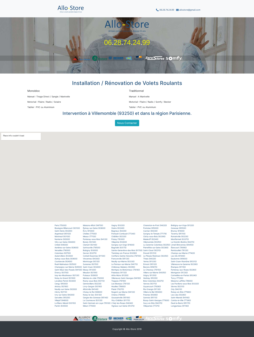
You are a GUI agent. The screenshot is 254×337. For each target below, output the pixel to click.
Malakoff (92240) (151, 239)
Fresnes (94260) (150, 295)
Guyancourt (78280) (152, 286)
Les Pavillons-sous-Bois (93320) (185, 284)
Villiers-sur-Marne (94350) (155, 272)
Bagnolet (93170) (119, 247)
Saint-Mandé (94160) (180, 297)
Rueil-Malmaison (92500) (66, 264)
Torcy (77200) (177, 278)
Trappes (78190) (118, 281)
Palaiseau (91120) (119, 272)
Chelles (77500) (90, 234)
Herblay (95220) (150, 278)
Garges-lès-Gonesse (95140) (96, 297)
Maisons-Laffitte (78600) (182, 281)
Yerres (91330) (150, 261)
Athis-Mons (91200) (120, 275)
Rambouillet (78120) (180, 250)
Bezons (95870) (150, 267)
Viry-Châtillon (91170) (121, 300)
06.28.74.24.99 (167, 9)
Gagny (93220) (118, 225)
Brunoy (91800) (178, 231)
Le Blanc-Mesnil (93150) (65, 303)
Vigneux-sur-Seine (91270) (123, 306)
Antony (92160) (62, 286)
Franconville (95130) (120, 259)
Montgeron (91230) (179, 272)
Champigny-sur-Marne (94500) (68, 267)
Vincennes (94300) (91, 259)
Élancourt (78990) (179, 247)
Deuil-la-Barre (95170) (181, 303)
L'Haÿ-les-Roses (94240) (122, 303)
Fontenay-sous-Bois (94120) (95, 239)
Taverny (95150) (178, 234)
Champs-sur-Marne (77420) (183, 253)
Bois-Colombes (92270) (153, 281)
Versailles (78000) (63, 250)
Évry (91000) (89, 231)
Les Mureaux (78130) (120, 284)
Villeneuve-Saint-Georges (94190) (126, 278)
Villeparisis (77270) (151, 306)
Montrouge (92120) (91, 261)
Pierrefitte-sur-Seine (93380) (156, 247)
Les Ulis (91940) (178, 256)
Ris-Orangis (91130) (152, 289)
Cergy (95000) (61, 284)
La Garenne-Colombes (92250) (157, 245)
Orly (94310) (177, 289)
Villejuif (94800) (62, 300)
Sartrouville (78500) (92, 247)
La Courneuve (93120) (93, 300)
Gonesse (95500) (179, 228)
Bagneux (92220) (119, 231)
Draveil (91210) (150, 253)
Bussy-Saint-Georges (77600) (156, 300)
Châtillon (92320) (119, 236)
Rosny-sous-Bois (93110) (94, 281)
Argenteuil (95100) (63, 234)
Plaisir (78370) (117, 289)
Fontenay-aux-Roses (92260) (184, 270)
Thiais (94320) (150, 259)
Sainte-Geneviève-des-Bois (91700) (127, 250)
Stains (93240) (118, 228)
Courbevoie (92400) (64, 261)
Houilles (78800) (118, 286)
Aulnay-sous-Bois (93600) (66, 259)
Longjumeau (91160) (180, 306)
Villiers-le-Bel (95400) (153, 292)
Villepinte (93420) (119, 242)
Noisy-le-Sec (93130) (92, 295)
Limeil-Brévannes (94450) (182, 245)
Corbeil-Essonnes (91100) (94, 256)
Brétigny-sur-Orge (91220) (182, 225)
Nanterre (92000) (63, 239)
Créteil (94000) (62, 245)
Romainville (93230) (180, 236)
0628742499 (127, 42)
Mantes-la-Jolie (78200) (93, 278)
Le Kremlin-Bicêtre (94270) (183, 242)
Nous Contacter (127, 123)
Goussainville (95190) (121, 297)
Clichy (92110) (61, 292)
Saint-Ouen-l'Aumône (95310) (184, 261)
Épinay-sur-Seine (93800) (94, 228)
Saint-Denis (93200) (64, 231)
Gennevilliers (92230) (92, 284)
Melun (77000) (89, 306)
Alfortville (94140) (91, 289)
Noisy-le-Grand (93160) (65, 278)
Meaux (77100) (90, 236)
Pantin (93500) (61, 306)
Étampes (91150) (178, 267)
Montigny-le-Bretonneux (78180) (125, 270)
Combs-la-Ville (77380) (181, 300)
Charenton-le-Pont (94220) (155, 225)
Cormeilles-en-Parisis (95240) (184, 275)
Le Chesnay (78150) (152, 270)
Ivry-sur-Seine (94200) (65, 295)
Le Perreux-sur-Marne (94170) (124, 264)
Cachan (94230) (150, 231)
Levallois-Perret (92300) (65, 281)
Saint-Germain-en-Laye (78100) (97, 303)
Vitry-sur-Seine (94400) (65, 242)
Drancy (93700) (62, 272)
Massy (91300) (90, 270)
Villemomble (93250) (152, 242)
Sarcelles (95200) (63, 297)
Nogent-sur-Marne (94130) (123, 292)
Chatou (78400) (118, 295)
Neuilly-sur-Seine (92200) (66, 289)
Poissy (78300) (118, 239)
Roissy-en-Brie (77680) (181, 292)
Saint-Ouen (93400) (92, 267)
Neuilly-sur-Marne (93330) (123, 261)
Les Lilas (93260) (179, 295)
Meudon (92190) (90, 272)
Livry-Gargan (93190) (92, 286)
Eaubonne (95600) (179, 259)
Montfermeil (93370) (180, 239)
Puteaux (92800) (90, 275)
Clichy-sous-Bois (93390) (154, 236)
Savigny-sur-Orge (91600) (123, 245)
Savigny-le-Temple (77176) (155, 234)
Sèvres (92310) (178, 286)
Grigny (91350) (150, 275)
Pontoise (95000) (151, 228)
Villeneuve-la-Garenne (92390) (184, 264)
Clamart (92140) (90, 245)
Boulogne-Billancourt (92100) (67, 228)
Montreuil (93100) (63, 236)
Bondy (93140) (90, 242)
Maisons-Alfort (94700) (93, 225)
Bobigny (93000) (90, 250)
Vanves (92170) (150, 284)
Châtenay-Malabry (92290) (123, 267)
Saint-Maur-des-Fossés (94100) (69, 270)
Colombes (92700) (63, 253)
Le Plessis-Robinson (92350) (156, 256)
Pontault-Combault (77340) (123, 234)
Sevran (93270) (90, 253)
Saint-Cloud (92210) (152, 250)
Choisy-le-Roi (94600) (93, 292)
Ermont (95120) (150, 264)
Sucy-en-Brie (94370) (153, 303)
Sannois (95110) (150, 297)
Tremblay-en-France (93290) (124, 253)
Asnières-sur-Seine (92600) (67, 247)
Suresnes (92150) (91, 264)
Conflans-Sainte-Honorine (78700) (126, 256)
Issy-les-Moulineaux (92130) (67, 275)
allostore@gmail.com (189, 9)
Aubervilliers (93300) (64, 256)
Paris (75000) (61, 225)
